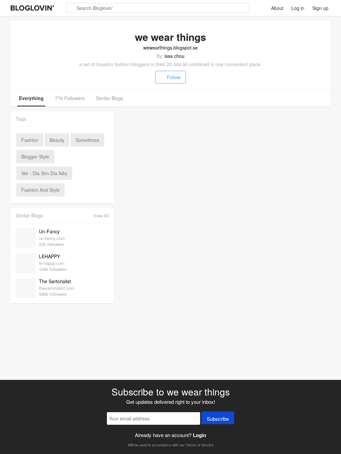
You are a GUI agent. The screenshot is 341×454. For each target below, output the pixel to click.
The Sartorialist (55, 281)
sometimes (87, 140)
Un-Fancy (49, 231)
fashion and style (40, 189)
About (277, 8)
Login (199, 435)
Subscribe (218, 418)
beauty (57, 140)
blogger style (35, 156)
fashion (29, 140)
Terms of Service (199, 444)
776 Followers (70, 98)
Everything (31, 98)
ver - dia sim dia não (44, 173)
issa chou (174, 56)
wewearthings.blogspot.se (170, 47)
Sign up (320, 8)
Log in (297, 8)
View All (101, 215)
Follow (173, 77)
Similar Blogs (109, 98)
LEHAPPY (49, 256)
